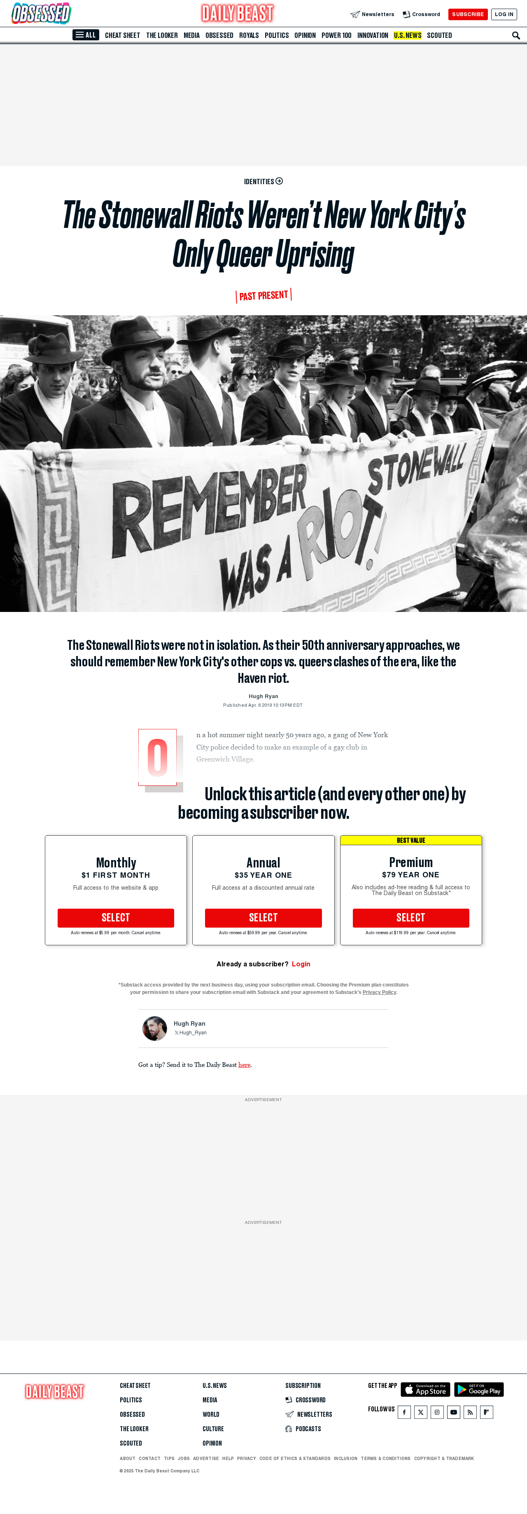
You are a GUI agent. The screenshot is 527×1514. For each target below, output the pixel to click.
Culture (213, 1429)
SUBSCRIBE (468, 14)
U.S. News (407, 35)
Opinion (305, 35)
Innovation (372, 35)
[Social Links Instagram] (437, 1414)
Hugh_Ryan (193, 1033)
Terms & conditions (385, 1458)
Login (301, 964)
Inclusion (345, 1458)
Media (192, 35)
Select (116, 918)
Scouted (439, 35)
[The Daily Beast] (238, 14)
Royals (249, 35)
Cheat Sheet (122, 35)
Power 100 (337, 35)
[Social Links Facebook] (404, 1414)
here (244, 1064)
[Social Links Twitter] (420, 1414)
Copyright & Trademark (444, 1458)
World (211, 1414)
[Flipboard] (486, 1414)
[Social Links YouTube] (453, 1414)
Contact (150, 1458)
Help (228, 1458)
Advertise (206, 1458)
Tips (169, 1458)
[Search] (516, 35)
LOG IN (504, 14)
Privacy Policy (379, 992)
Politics (277, 35)
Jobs (184, 1458)
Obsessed (219, 35)
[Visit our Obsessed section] (67, 14)
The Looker (162, 35)
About (127, 1458)
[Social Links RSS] (470, 1414)
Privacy (246, 1458)
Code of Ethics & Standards (295, 1458)
